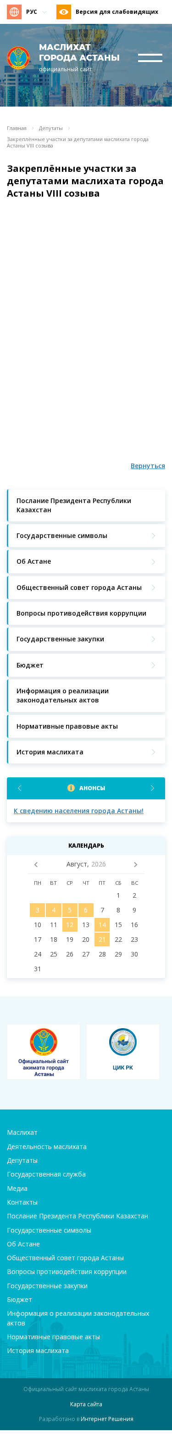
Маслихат (22, 1132)
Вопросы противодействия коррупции (67, 1271)
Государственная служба (46, 1174)
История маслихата (38, 1350)
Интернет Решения (107, 1419)
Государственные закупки (47, 1285)
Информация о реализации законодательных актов (78, 1318)
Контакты (22, 1202)
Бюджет (19, 1299)
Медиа (17, 1188)
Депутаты (51, 128)
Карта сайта (86, 1404)
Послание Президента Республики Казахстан (77, 1215)
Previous (19, 788)
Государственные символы (49, 1230)
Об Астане (23, 1244)
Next (152, 788)
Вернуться (148, 465)
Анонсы (92, 788)
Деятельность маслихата (47, 1146)
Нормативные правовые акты (53, 1336)
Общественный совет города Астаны (65, 1257)
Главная (17, 128)
